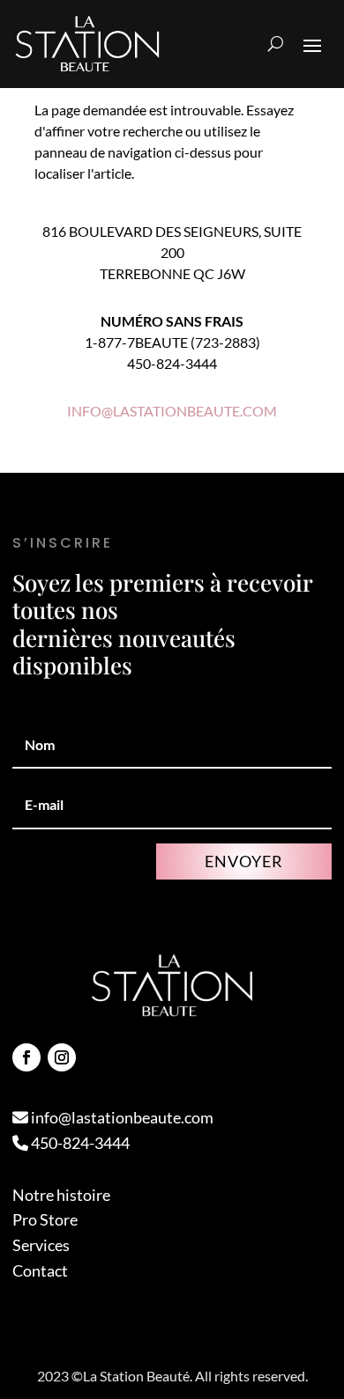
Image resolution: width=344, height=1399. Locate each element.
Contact (40, 1270)
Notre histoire (61, 1194)
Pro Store (45, 1219)
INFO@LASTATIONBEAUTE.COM (172, 410)
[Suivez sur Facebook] (26, 1057)
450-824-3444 (79, 1142)
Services (41, 1245)
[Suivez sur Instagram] (62, 1057)
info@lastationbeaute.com (120, 1117)
